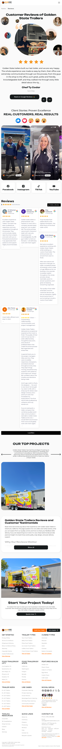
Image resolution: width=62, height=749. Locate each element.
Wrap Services (6, 731)
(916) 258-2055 (49, 724)
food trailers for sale (31, 533)
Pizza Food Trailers (26, 650)
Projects (23, 729)
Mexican (43, 647)
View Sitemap (6, 663)
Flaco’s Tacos (44, 674)
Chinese (43, 655)
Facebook (8, 189)
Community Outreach (27, 710)
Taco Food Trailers (26, 645)
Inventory (24, 726)
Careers (4, 733)
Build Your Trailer (38, 637)
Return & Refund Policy (9, 653)
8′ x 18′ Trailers (6, 700)
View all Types (25, 660)
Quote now (29, 621)
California (24, 673)
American (43, 645)
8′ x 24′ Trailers (6, 708)
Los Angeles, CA (6, 673)
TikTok (38, 189)
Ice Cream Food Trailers (28, 653)
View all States (25, 689)
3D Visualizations (7, 728)
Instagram (23, 189)
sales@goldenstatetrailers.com (50, 728)
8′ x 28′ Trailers (6, 713)
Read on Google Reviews (23, 97)
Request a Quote (26, 742)
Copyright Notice (7, 658)
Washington (25, 676)
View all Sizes (6, 715)
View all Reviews (46, 714)
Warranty (4, 655)
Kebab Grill (44, 671)
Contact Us (24, 740)
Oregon (23, 678)
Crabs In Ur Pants (46, 677)
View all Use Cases (26, 713)
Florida (23, 684)
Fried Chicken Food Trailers (29, 658)
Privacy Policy (6, 645)
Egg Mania (44, 679)
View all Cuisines (46, 660)
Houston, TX (5, 684)
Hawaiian (43, 650)
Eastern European (46, 658)
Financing (24, 732)
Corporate (5, 726)
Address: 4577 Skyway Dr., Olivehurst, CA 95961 (48, 731)
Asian (42, 653)
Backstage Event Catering (29, 705)
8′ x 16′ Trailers (6, 697)
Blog (3, 736)
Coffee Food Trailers (27, 655)
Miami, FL (4, 686)
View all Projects (46, 687)
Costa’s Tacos (44, 682)
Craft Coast (44, 685)
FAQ (22, 737)
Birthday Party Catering (28, 708)
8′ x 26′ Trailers (6, 710)
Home (3, 8)
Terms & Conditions (7, 647)
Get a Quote (51, 637)
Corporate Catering (27, 697)
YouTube (54, 189)
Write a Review (54, 205)
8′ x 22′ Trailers (6, 705)
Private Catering (26, 700)
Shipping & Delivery (8, 650)
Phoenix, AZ (5, 681)
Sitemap (4, 739)
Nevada (23, 681)
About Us (24, 724)
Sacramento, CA (6, 676)
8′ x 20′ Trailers (6, 702)
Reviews (23, 734)
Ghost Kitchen (25, 702)
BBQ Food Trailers (26, 647)
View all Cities (6, 689)
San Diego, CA (6, 678)
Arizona (23, 686)
